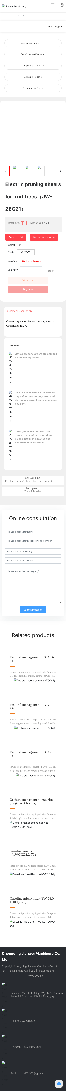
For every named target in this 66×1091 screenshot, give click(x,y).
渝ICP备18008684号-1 (15, 971)
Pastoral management (33, 88)
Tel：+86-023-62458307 (23, 1021)
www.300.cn (35, 975)
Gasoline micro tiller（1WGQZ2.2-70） (25, 852)
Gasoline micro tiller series (33, 43)
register (59, 26)
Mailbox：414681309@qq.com (27, 1073)
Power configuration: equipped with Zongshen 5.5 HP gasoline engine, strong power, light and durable (33, 676)
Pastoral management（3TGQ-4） (32, 659)
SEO (32, 970)
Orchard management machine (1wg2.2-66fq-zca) (32, 801)
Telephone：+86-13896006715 (26, 1047)
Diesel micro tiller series (33, 54)
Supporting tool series (33, 65)
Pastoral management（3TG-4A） (31, 706)
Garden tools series (33, 77)
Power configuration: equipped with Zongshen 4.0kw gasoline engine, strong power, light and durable (33, 917)
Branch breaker (33, 491)
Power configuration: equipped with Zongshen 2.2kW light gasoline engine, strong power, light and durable (33, 818)
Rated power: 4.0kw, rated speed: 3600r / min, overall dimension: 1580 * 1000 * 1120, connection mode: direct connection (33, 869)
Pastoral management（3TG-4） (31, 753)
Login (50, 26)
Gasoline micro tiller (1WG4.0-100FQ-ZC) (32, 900)
